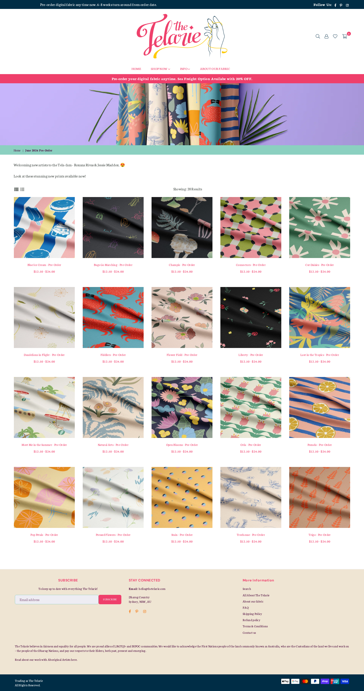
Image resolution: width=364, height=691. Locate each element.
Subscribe (110, 599)
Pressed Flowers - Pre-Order (113, 535)
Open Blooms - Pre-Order (182, 445)
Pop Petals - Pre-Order (44, 535)
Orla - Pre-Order (250, 445)
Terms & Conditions (255, 626)
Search (247, 589)
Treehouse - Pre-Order (251, 535)
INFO (184, 68)
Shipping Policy (252, 614)
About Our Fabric (215, 68)
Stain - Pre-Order (182, 535)
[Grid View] (16, 188)
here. (74, 660)
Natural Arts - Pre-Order (113, 445)
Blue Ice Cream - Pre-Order (44, 265)
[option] (182, 78)
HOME (136, 68)
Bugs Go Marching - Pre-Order (113, 265)
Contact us (249, 632)
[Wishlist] (335, 36)
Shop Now (159, 68)
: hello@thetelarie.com (151, 589)
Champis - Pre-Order (182, 265)
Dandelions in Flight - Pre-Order (44, 355)
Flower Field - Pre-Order (182, 355)
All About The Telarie (256, 595)
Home (17, 150)
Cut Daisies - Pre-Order (319, 265)
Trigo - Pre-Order (320, 535)
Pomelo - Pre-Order (320, 445)
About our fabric (253, 601)
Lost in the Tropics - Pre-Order (319, 355)
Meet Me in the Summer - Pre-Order (44, 445)
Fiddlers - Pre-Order (113, 355)
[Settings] (326, 36)
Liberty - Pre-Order (250, 355)
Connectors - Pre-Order (251, 265)
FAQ (246, 607)
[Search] (317, 36)
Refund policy (251, 620)
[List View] (22, 188)
